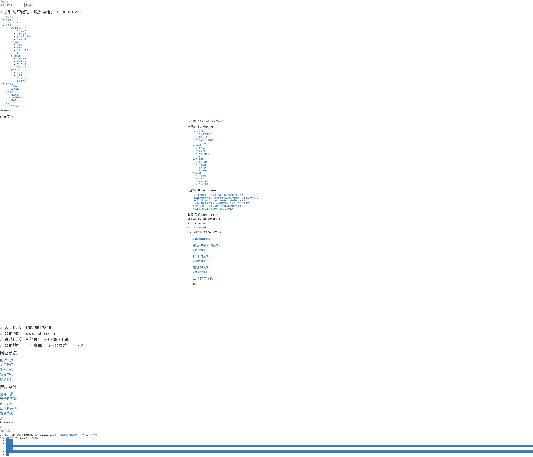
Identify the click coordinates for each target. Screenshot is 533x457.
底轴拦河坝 (21, 80)
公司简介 (15, 22)
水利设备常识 (17, 97)
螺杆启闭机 (21, 58)
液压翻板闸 (21, 77)
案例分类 (15, 89)
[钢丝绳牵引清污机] (202, 239)
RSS (11, 437)
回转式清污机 (22, 30)
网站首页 (9, 16)
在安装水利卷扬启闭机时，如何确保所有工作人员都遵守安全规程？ (222, 203)
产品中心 (9, 25)
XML (17, 437)
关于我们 (9, 19)
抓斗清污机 (21, 39)
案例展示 (15, 86)
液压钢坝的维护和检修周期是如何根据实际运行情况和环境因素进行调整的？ (226, 197)
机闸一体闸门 (22, 50)
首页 (200, 120)
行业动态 (15, 94)
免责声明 (97, 434)
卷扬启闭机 (21, 61)
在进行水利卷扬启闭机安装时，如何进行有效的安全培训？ (218, 205)
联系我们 (9, 102)
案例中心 (9, 83)
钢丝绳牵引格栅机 (24, 36)
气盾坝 (19, 75)
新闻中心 (9, 91)
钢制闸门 (20, 47)
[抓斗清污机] (199, 249)
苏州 (32, 437)
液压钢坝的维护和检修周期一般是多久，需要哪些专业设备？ (219, 194)
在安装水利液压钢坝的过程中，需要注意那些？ (213, 208)
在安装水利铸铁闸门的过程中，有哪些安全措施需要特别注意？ (220, 200)
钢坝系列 (15, 69)
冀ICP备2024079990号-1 (71, 434)
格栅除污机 (21, 33)
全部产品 (6, 393)
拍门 (19, 53)
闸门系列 (15, 41)
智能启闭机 (21, 66)
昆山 (36, 437)
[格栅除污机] (199, 260)
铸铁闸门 (20, 44)
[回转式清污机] (200, 271)
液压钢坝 (20, 72)
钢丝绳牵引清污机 (206, 245)
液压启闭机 (21, 64)
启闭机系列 (16, 55)
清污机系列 (16, 28)
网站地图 (4, 437)
